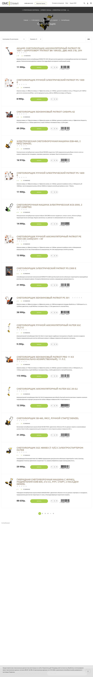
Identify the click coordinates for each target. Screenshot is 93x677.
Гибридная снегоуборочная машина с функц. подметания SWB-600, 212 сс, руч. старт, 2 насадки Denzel (48, 481)
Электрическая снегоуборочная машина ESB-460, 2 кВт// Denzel (49, 142)
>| (53, 513)
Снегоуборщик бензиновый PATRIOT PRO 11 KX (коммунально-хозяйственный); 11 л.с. (45, 358)
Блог (67, 3)
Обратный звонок (40, 3)
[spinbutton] (54, 67)
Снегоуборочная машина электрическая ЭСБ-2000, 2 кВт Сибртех (49, 205)
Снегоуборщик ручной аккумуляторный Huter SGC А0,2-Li (49, 326)
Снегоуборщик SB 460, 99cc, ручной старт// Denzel (48, 418)
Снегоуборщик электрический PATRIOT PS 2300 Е (46, 268)
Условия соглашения (58, 3)
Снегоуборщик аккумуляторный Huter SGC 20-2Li (47, 388)
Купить (39, 67)
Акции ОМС (73, 3)
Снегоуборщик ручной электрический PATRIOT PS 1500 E (50, 81)
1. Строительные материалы (30, 10)
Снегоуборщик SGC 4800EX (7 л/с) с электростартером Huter (50, 448)
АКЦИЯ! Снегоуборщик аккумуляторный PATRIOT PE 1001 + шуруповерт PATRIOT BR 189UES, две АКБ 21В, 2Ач (49, 49)
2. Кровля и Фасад (45, 10)
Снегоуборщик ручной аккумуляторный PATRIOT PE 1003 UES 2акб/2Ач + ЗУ (49, 237)
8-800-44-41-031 (29, 3)
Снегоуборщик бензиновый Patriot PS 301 (43, 297)
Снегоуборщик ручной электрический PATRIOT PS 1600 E (50, 174)
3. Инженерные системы (58, 10)
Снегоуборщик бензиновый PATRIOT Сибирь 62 (46, 111)
